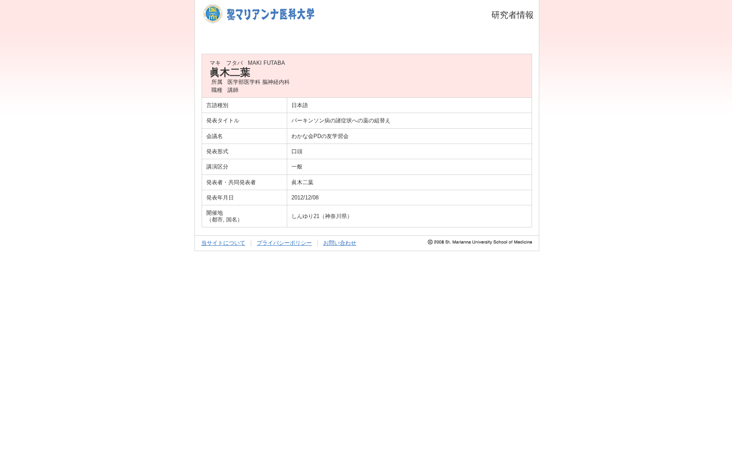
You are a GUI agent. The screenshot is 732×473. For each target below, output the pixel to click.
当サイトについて (223, 243)
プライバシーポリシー (284, 243)
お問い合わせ (339, 243)
